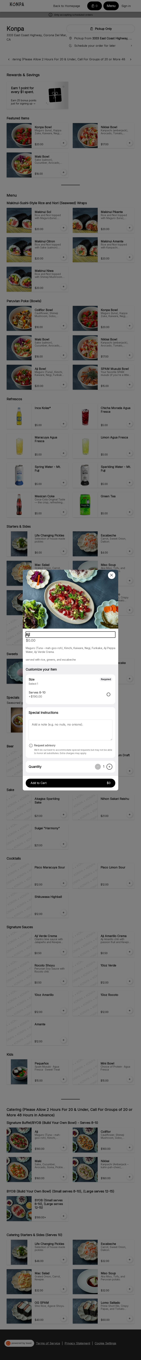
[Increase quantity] (109, 767)
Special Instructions (43, 712)
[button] (70, 599)
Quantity (35, 767)
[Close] (111, 575)
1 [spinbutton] (103, 766)
